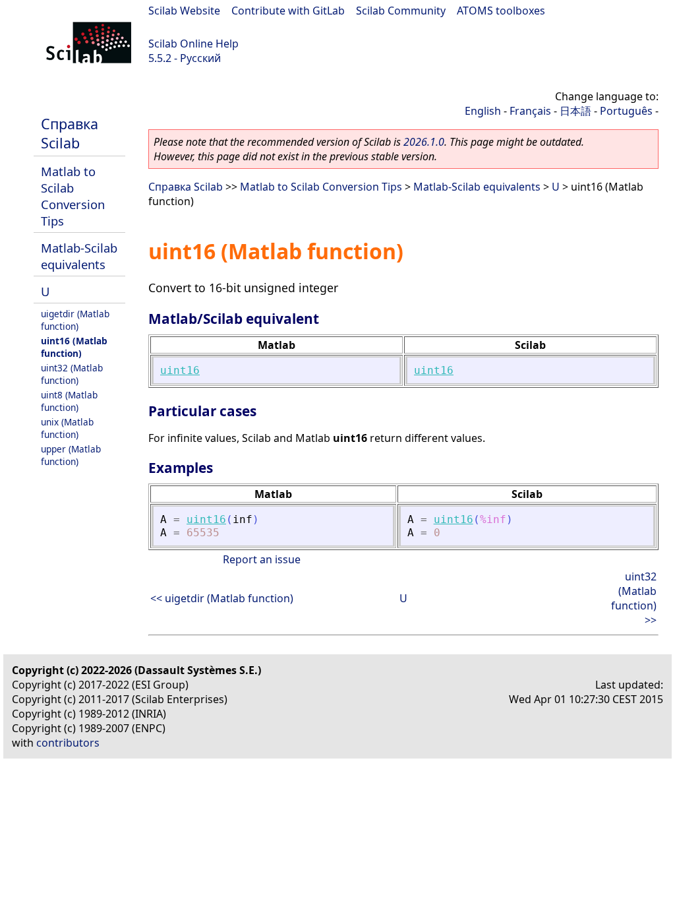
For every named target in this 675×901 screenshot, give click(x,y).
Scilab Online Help (193, 43)
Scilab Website (184, 10)
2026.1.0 (423, 142)
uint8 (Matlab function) (69, 401)
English (483, 111)
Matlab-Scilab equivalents (79, 255)
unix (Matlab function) (67, 428)
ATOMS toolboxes (501, 10)
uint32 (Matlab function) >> (634, 598)
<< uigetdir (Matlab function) (221, 598)
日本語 (575, 111)
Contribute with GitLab (288, 10)
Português (626, 111)
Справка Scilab (69, 133)
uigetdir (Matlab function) (75, 319)
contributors (68, 742)
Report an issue (262, 559)
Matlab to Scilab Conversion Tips (73, 196)
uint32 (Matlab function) (72, 374)
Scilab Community (401, 10)
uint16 (180, 370)
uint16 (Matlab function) (74, 346)
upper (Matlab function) (71, 455)
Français (530, 111)
